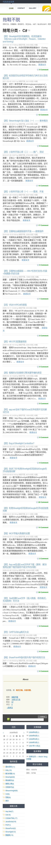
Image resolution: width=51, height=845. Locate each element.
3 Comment (43, 558)
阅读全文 (42, 64)
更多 (7, 800)
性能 (8, 797)
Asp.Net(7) (9, 811)
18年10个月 (16, 699)
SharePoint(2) (10, 828)
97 (12, 702)
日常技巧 (9, 787)
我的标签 (13, 761)
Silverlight (10, 777)
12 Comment (43, 114)
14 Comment (43, 185)
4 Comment (43, 462)
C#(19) (8, 814)
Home (11, 8)
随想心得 (9, 784)
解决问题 (10, 773)
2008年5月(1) (34, 739)
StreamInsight (11, 790)
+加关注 (10, 707)
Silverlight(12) (10, 831)
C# (24, 30)
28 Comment (43, 592)
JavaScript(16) (10, 821)
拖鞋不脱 (11, 19)
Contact (21, 8)
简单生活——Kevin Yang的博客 (36, 757)
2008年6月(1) (34, 735)
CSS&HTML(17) (11, 818)
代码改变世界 (8, 1)
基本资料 (10, 767)
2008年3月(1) (34, 742)
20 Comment (43, 502)
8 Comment (43, 626)
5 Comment (43, 265)
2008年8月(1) (34, 732)
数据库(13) (9, 835)
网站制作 (9, 780)
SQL (8, 770)
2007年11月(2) (34, 746)
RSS (46, 8)
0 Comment (43, 69)
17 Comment (43, 225)
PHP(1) (8, 825)
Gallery (32, 8)
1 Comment (43, 299)
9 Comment (43, 146)
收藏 (36, 45)
